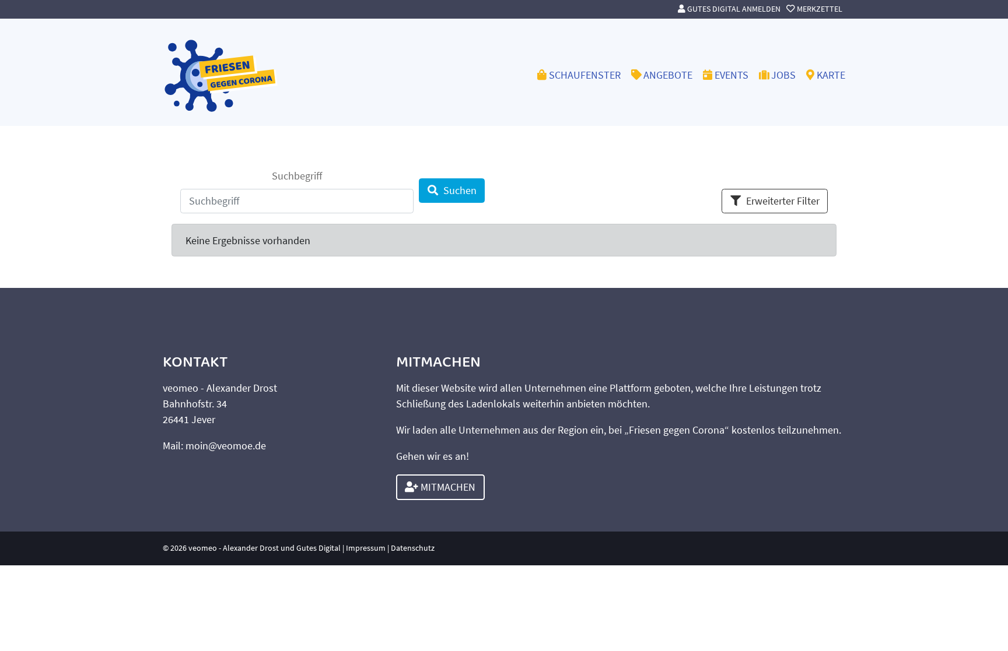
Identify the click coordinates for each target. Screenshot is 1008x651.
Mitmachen (446, 487)
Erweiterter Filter (783, 200)
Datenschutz (413, 548)
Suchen (460, 190)
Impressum (366, 548)
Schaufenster (585, 75)
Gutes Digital (318, 548)
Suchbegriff (297, 175)
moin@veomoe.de (226, 445)
